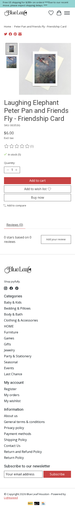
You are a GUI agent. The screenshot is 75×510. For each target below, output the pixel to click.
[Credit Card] (43, 504)
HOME (9, 326)
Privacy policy (14, 428)
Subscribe (57, 474)
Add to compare (16, 205)
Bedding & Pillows (17, 308)
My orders (11, 395)
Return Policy (14, 457)
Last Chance (13, 374)
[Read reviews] (17, 146)
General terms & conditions (24, 422)
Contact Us (12, 446)
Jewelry (9, 350)
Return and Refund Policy (23, 451)
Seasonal (11, 362)
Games (9, 338)
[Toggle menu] (67, 13)
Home (7, 26)
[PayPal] (30, 504)
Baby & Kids (13, 302)
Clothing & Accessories (21, 320)
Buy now (37, 197)
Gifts (7, 344)
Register (10, 389)
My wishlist (12, 401)
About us (11, 416)
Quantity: (9, 163)
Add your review (56, 239)
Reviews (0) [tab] (14, 225)
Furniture (11, 332)
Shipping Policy (15, 440)
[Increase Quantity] (16, 169)
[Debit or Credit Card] (36, 504)
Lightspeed (11, 497)
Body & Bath (13, 314)
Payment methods (17, 434)
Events (9, 368)
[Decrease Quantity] (7, 169)
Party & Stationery (17, 356)
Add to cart (37, 180)
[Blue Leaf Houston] (16, 13)
